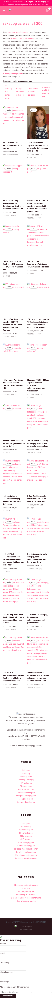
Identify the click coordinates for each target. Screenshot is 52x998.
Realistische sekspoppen (26, 858)
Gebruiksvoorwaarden (26, 901)
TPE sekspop (26, 783)
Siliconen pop (26, 786)
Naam (3, 944)
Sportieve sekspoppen (26, 852)
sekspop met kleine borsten (26, 849)
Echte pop (26, 773)
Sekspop (26, 770)
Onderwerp (5, 963)
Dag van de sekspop (26, 802)
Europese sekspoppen (26, 796)
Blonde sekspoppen (26, 846)
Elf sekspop (26, 826)
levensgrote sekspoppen (18, 32)
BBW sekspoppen (26, 842)
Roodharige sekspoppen (26, 855)
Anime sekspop (26, 830)
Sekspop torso (26, 776)
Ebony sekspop (26, 833)
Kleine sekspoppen (26, 789)
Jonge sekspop (26, 799)
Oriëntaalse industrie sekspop (33, 91)
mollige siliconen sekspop (20, 91)
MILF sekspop (26, 839)
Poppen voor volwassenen (23, 38)
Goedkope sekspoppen (13, 73)
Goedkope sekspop (26, 780)
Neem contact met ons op (26, 885)
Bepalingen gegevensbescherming (26, 898)
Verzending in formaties (26, 894)
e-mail (3, 953)
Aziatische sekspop (26, 792)
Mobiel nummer (7, 972)
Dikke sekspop (26, 836)
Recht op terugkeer (26, 891)
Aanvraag (4, 981)
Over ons (26, 888)
